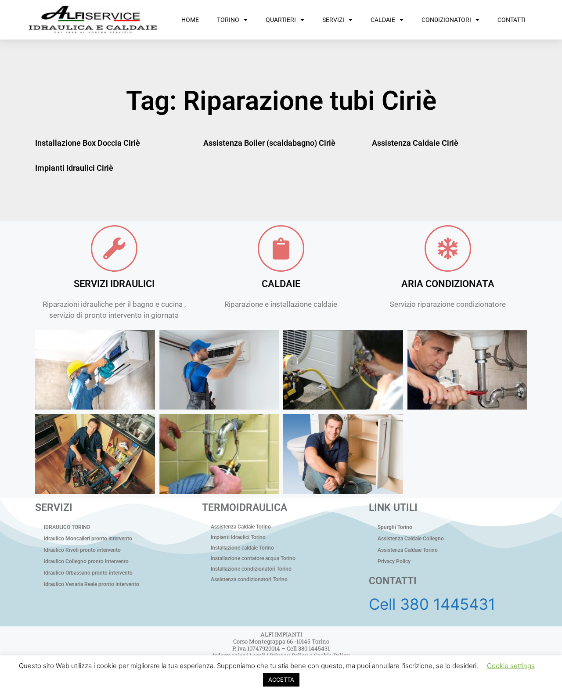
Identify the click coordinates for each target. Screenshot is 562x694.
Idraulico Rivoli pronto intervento (82, 550)
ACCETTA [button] (281, 679)
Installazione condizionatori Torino (251, 569)
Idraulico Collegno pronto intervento (86, 561)
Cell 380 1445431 (432, 604)
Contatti (511, 19)
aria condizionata (447, 283)
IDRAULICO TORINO (67, 527)
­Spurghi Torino (395, 527)
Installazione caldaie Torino (242, 548)
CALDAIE (281, 283)
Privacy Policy (394, 561)
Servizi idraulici (114, 283)
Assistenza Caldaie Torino (241, 527)
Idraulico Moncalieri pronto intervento (88, 539)
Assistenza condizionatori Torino (249, 579)
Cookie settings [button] (511, 666)
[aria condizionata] (448, 248)
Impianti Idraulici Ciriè (74, 168)
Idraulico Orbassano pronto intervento (88, 573)
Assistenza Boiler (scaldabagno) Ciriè (269, 142)
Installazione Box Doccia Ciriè (87, 142)
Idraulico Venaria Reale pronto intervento (91, 584)
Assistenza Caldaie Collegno (411, 539)
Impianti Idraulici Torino (238, 537)
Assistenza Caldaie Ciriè (415, 142)
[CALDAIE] (281, 248)
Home (190, 19)
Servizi (333, 19)
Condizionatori (446, 19)
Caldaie (383, 19)
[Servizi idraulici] (114, 248)
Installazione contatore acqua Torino (253, 558)
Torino (228, 19)
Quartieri (281, 19)
